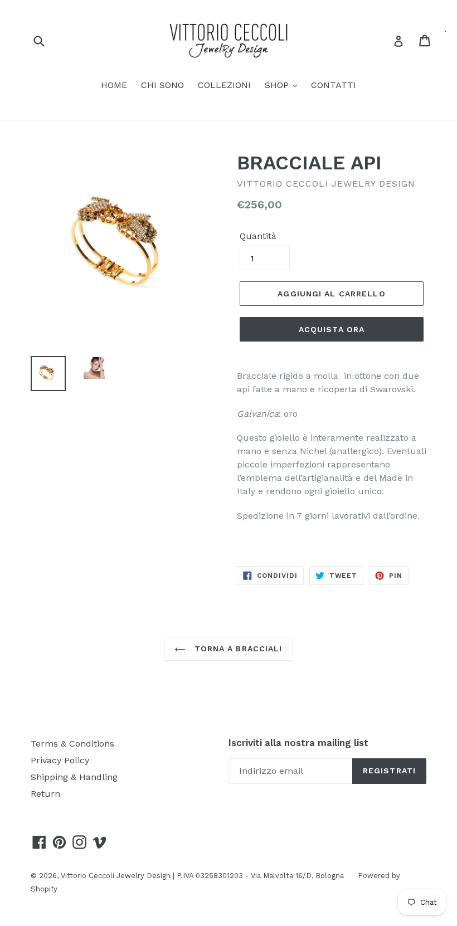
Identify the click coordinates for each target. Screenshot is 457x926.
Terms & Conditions (72, 743)
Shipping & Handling (74, 777)
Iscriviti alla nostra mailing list (298, 742)
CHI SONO (162, 85)
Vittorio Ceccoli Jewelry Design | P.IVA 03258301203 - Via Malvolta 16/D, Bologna (202, 875)
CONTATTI (333, 85)
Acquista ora (331, 329)
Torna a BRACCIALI (236, 648)
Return (45, 793)
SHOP (278, 85)
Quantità (258, 236)
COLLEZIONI (224, 85)
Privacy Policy (60, 760)
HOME (114, 85)
